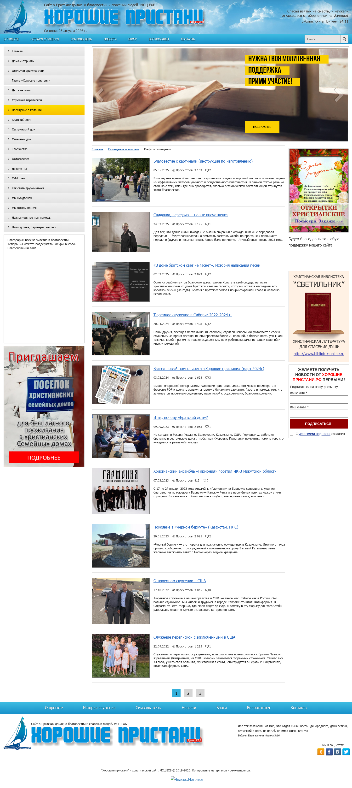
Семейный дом (22, 139)
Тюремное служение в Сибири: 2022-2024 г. (192, 314)
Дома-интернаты (23, 61)
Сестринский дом (23, 129)
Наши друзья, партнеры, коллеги (34, 227)
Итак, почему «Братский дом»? (180, 417)
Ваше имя (298, 393)
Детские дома (21, 90)
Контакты (188, 39)
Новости (110, 39)
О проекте (11, 39)
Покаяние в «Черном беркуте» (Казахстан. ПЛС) (195, 527)
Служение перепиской (27, 100)
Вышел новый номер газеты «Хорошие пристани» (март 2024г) (208, 368)
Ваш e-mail (299, 407)
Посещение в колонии (27, 110)
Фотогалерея (20, 158)
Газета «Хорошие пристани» (31, 80)
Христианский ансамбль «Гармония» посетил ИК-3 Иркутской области (215, 471)
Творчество (20, 149)
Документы (19, 168)
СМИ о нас (19, 178)
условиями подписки (314, 434)
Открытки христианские (28, 70)
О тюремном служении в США (179, 580)
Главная (17, 51)
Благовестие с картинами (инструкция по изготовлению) (203, 161)
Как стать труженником (28, 188)
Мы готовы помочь (24, 207)
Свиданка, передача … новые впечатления (190, 214)
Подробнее (262, 126)
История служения (44, 39)
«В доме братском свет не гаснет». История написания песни (206, 265)
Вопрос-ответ (159, 39)
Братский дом (21, 119)
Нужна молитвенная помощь (31, 217)
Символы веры (81, 39)
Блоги (132, 39)
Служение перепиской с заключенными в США (194, 637)
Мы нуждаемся (22, 198)
